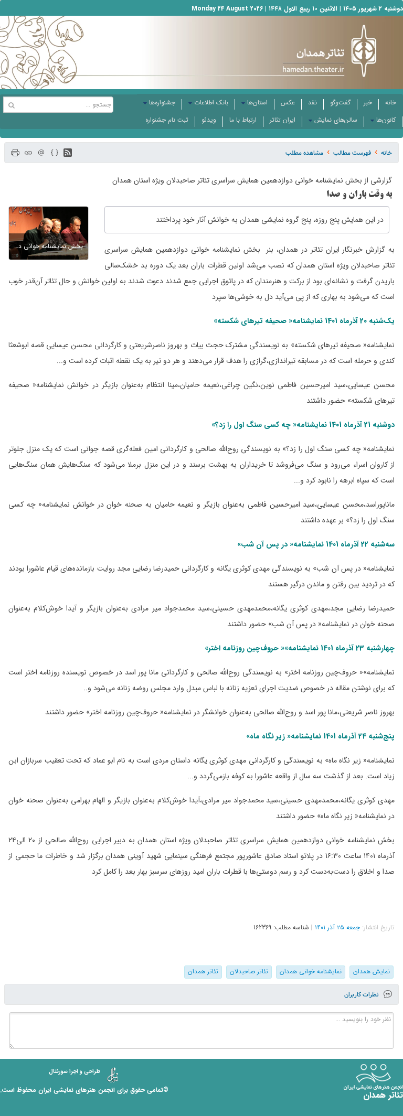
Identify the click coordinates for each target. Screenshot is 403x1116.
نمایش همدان (371, 971)
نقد (312, 103)
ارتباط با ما (243, 120)
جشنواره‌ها (162, 103)
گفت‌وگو (340, 103)
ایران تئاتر (282, 120)
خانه (390, 103)
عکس (288, 103)
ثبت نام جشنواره (166, 120)
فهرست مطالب (352, 153)
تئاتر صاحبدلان (249, 971)
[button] (67, 152)
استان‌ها (257, 103)
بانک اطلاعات (211, 103)
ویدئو (209, 120)
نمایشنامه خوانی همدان (311, 971)
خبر (368, 103)
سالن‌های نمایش (335, 120)
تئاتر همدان (203, 971)
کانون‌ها (386, 120)
